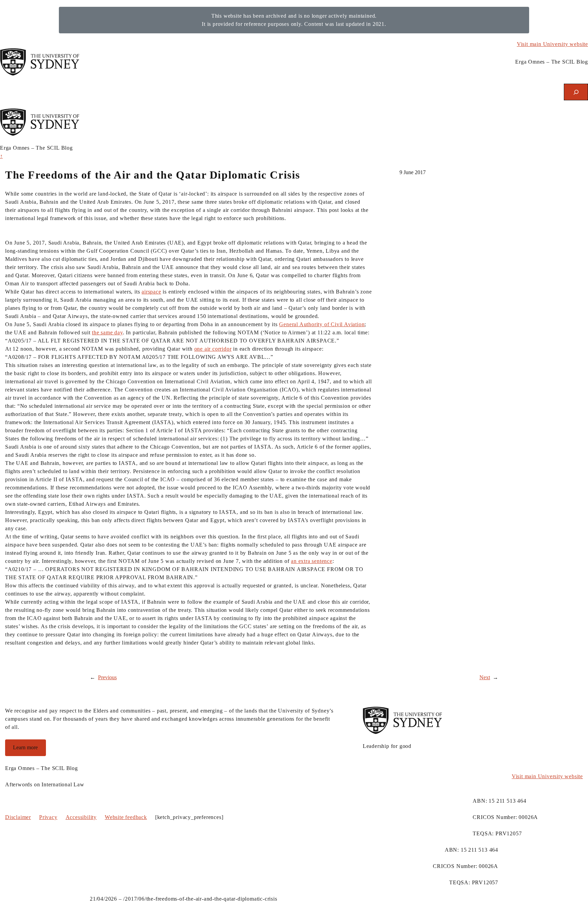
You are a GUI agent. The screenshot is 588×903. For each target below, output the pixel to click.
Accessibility (81, 817)
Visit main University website (552, 44)
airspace (151, 292)
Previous (107, 677)
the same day (107, 332)
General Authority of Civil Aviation (321, 324)
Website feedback (126, 817)
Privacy (48, 817)
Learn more (25, 747)
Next (484, 677)
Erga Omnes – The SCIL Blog (551, 62)
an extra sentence (311, 561)
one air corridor (213, 349)
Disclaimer (18, 817)
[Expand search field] (576, 92)
